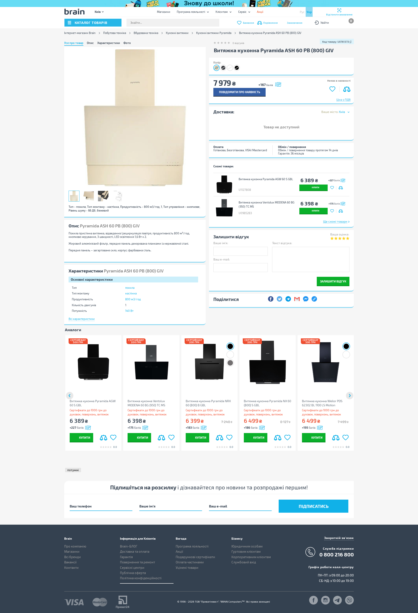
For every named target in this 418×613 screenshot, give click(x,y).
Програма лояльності (191, 11)
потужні (73, 470)
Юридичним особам (247, 546)
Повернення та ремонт (137, 562)
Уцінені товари (187, 567)
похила (130, 287)
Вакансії (70, 562)
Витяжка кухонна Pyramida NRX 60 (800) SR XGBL (382, 403)
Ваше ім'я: (220, 243)
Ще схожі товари (335, 221)
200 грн (136, 342)
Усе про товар (73, 43)
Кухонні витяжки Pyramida (213, 33)
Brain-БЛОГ (128, 546)
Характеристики (108, 43)
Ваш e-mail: (221, 259)
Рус (302, 12)
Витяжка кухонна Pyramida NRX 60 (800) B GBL (208, 403)
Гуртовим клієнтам (246, 551)
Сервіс (242, 11)
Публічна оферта (133, 573)
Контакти (71, 567)
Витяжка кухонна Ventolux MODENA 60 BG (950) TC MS (266, 204)
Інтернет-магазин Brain (80, 33)
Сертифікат (78, 340)
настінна (131, 293)
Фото (127, 43)
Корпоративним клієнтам (251, 557)
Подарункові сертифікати (195, 557)
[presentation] (69, 395)
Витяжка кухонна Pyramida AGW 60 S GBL (266, 179)
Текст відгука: (282, 243)
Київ (98, 11)
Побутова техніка (114, 33)
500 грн (78, 342)
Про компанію (75, 546)
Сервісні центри (132, 567)
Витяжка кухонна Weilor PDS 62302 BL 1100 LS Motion (322, 403)
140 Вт (129, 310)
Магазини (163, 11)
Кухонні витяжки (177, 33)
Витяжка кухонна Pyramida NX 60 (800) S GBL (267, 403)
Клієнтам (222, 11)
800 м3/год (133, 299)
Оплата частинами (190, 562)
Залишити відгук (333, 281)
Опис (90, 43)
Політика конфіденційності (141, 578)
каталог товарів (91, 22)
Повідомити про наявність (239, 92)
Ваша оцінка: (339, 234)
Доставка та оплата (134, 551)
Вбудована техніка (146, 33)
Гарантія (126, 557)
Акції (179, 551)
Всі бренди (72, 557)
